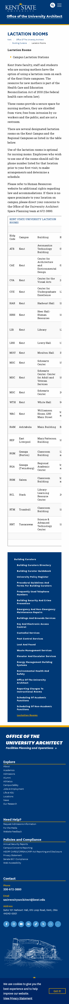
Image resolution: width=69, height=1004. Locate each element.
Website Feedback (12, 831)
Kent (9, 39)
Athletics (7, 781)
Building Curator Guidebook (34, 570)
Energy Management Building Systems (34, 663)
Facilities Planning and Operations (29, 748)
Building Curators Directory (34, 564)
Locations (8, 796)
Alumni (7, 777)
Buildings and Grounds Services (36, 617)
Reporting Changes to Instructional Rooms (30, 690)
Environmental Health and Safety (33, 672)
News (6, 800)
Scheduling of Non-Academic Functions (34, 708)
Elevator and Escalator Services (36, 656)
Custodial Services (28, 632)
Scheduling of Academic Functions (31, 699)
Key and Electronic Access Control (33, 625)
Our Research (10, 803)
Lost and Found (26, 644)
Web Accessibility (12, 862)
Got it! (57, 991)
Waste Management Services (34, 650)
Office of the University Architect (34, 16)
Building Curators (19, 42)
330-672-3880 (12, 889)
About (6, 766)
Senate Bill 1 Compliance (15, 859)
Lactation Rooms (27, 715)
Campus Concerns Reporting (17, 847)
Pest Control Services (30, 638)
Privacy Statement (12, 855)
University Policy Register (33, 576)
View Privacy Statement (17, 998)
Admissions (9, 774)
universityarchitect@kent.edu (24, 899)
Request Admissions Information (19, 824)
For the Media (10, 828)
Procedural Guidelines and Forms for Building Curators (34, 584)
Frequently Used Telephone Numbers (33, 593)
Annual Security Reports (15, 844)
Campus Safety (10, 785)
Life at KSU (8, 792)
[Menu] (59, 5)
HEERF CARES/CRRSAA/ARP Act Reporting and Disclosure (32, 851)
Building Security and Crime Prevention (34, 602)
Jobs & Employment (13, 789)
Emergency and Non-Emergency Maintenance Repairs (36, 611)
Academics (8, 770)
